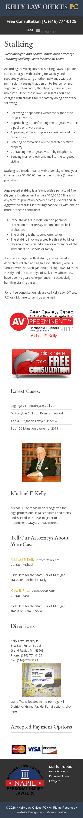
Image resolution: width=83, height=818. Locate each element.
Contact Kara (20, 596)
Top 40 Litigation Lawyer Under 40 (34, 421)
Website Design (27, 812)
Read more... (49, 523)
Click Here (17, 575)
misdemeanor (30, 171)
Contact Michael (22, 565)
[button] (48, 31)
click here (20, 297)
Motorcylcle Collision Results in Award (37, 413)
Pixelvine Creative (55, 812)
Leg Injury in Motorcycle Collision (33, 406)
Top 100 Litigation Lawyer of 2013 (34, 428)
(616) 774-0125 (41, 21)
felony (42, 190)
